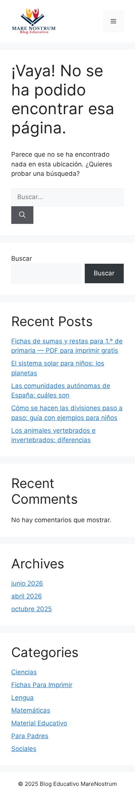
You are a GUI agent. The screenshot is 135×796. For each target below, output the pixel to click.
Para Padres (29, 736)
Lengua (22, 697)
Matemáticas (30, 710)
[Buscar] (22, 215)
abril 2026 (26, 596)
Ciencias (24, 672)
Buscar (21, 258)
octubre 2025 (31, 609)
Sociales (23, 748)
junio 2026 (27, 583)
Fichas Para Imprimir (41, 685)
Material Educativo (39, 723)
